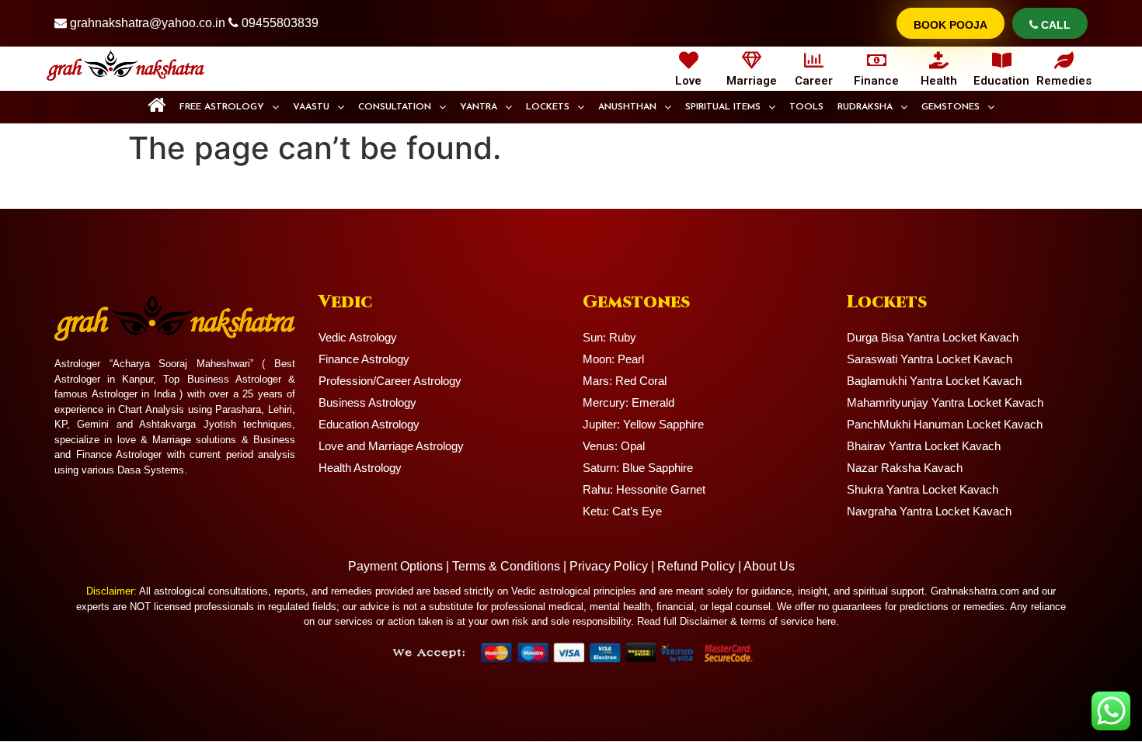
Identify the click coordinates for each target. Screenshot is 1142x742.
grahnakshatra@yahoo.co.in (147, 22)
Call (1054, 25)
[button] (229, 107)
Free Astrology (221, 107)
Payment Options (395, 566)
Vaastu (311, 107)
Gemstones (950, 107)
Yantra (478, 107)
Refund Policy (696, 566)
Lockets (547, 107)
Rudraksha (865, 107)
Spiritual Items (723, 107)
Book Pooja (950, 25)
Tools (806, 107)
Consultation (394, 107)
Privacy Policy (608, 566)
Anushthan (627, 107)
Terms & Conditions (506, 566)
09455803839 (280, 22)
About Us (769, 566)
